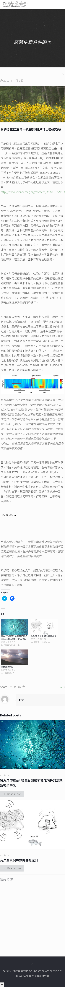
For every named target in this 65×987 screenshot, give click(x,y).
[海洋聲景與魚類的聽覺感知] (44, 627)
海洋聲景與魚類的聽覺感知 (43, 636)
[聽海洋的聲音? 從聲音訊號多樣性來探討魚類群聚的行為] (14, 627)
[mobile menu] (60, 4)
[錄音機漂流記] (14, 657)
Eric (21, 700)
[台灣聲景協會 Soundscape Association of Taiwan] (15, 4)
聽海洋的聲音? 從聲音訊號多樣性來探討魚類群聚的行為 (14, 638)
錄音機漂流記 (7, 666)
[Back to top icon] (32, 963)
